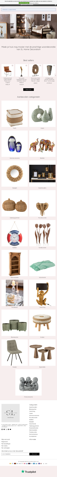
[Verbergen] (55, 4)
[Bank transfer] (20, 463)
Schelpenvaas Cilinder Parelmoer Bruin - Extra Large (49, 79)
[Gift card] (41, 463)
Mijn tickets (4, 446)
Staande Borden (33, 428)
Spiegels (14, 188)
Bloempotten (14, 337)
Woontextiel (42, 277)
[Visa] (17, 463)
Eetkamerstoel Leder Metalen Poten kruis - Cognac (8, 80)
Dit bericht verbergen (24, 3)
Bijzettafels (42, 367)
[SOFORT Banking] (24, 463)
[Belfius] (32, 463)
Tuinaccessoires (28, 397)
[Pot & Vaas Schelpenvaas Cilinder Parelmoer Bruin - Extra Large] (49, 70)
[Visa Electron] (27, 463)
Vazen (42, 128)
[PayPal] (13, 463)
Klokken (15, 247)
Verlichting (42, 307)
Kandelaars (15, 307)
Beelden (42, 158)
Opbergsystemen (14, 218)
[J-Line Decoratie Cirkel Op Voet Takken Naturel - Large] (35, 70)
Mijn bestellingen (5, 443)
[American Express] (34, 463)
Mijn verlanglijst (5, 448)
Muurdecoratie (42, 218)
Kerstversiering (33, 434)
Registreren (4, 441)
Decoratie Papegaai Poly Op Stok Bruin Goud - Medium (21, 80)
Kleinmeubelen (15, 277)
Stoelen (15, 367)
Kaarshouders (42, 188)
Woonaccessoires (15, 158)
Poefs (14, 128)
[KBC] (36, 463)
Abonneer (34, 454)
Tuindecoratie (42, 247)
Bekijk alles (28, 89)
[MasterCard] (15, 463)
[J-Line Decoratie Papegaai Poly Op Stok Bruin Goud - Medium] (21, 70)
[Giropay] (39, 463)
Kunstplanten (33, 436)
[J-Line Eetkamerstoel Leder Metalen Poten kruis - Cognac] (7, 70)
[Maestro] (29, 463)
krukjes (42, 337)
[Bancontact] (22, 463)
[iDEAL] (10, 463)
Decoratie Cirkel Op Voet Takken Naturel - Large (35, 79)
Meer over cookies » (34, 3)
